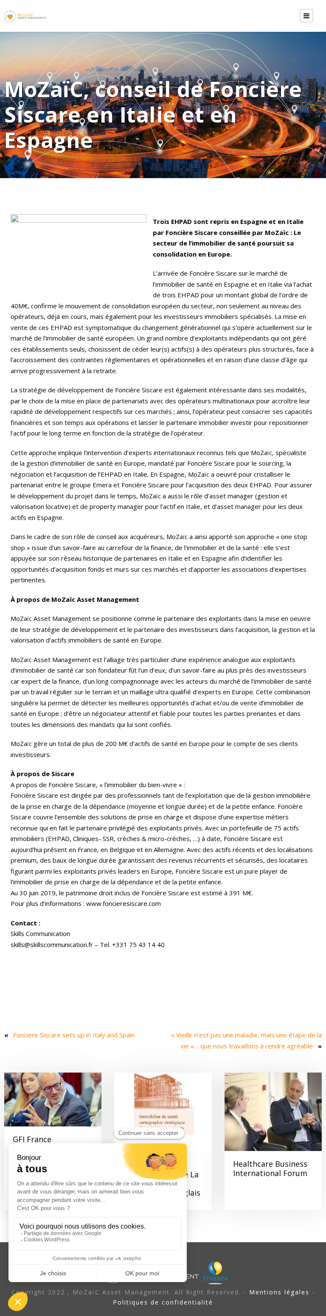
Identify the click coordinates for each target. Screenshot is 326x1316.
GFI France (32, 1139)
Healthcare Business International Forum (270, 1168)
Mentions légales (279, 1292)
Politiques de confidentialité (163, 1302)
